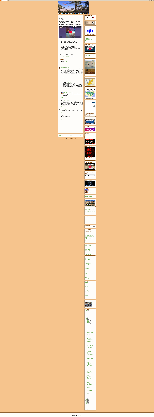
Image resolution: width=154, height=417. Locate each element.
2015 (86, 400)
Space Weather (87, 291)
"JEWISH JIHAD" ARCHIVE (88, 254)
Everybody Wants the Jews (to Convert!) (89, 347)
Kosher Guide (87, 268)
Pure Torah (86, 286)
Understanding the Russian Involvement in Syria (90, 346)
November (88, 321)
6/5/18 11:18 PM (66, 100)
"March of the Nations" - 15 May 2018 (90, 365)
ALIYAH (86, 253)
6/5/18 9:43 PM (69, 82)
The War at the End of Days (89, 250)
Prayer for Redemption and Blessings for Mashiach (88, 40)
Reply (61, 64)
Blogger (81, 415)
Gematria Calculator (88, 260)
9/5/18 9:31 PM (66, 115)
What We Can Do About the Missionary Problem (90, 362)
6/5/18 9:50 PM (71, 92)
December (88, 320)
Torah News (86, 296)
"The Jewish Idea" (89, 351)
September (88, 323)
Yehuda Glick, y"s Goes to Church (90, 387)
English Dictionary (87, 259)
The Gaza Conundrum (89, 330)
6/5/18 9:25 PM (66, 61)
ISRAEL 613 (86, 282)
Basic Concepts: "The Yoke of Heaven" (90, 341)
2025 (86, 311)
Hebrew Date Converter (88, 263)
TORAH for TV (87, 295)
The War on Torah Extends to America (89, 329)
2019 (86, 318)
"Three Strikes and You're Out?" (89, 343)
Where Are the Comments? (88, 334)
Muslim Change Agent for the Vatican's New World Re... (90, 385)
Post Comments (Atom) (73, 138)
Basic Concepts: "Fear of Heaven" (90, 340)
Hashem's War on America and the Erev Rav (90, 350)
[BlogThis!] (71, 56)
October (88, 322)
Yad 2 (86, 277)
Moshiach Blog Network (88, 196)
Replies (63, 80)
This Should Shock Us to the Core (90, 358)
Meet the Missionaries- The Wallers (90, 378)
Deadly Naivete (89, 388)
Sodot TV (86, 290)
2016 (86, 399)
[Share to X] (72, 56)
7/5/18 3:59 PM (73, 109)
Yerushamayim (87, 278)
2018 (86, 319)
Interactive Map (87, 264)
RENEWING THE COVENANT (89, 364)
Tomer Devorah (63, 67)
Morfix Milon (87, 272)
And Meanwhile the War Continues (90, 238)
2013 (86, 402)
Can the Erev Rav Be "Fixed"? (89, 235)
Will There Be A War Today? (89, 377)
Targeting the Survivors (90, 357)
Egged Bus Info (87, 258)
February (88, 395)
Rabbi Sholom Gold (87, 287)
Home (71, 135)
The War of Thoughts (88, 245)
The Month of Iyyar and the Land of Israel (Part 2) (90, 390)
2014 (86, 401)
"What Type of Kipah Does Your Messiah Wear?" (89, 373)
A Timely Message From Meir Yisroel (90, 353)
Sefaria (86, 273)
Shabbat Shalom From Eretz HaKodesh (90, 371)
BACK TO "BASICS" (87, 55)
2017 (86, 398)
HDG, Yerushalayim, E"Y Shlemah (66, 109)
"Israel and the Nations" (88, 249)
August (88, 324)
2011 (86, 404)
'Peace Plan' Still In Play (90, 392)
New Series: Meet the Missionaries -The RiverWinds (89, 383)
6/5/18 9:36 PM (68, 67)
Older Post (81, 135)
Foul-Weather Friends (89, 356)
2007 (86, 409)
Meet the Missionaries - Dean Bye (90, 380)
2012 (86, 403)
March (88, 394)
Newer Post (61, 135)
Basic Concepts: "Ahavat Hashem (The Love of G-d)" (90, 333)
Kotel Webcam (87, 269)
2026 (86, 310)
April (87, 393)
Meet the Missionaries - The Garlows (90, 375)
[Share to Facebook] (73, 56)
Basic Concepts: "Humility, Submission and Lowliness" (90, 338)
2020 (86, 317)
